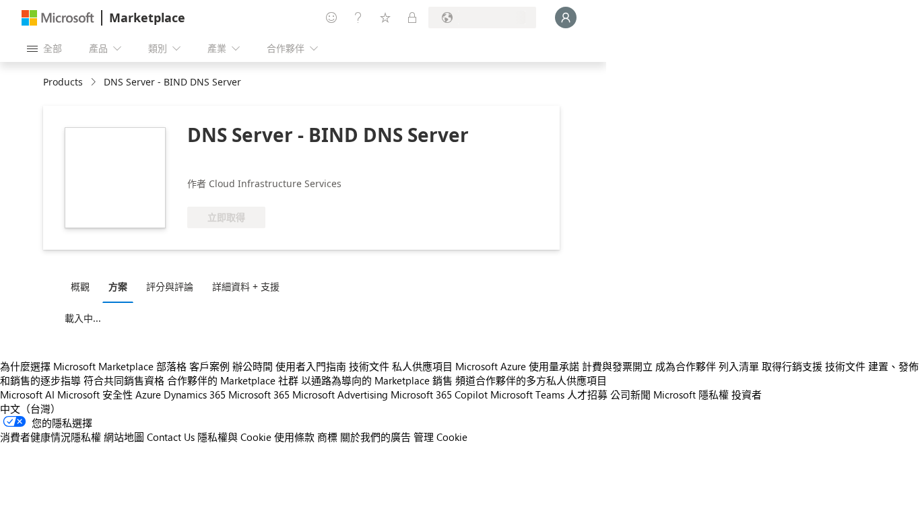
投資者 (746, 394)
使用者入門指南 (310, 366)
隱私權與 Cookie (234, 437)
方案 (117, 286)
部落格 (171, 366)
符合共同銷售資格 (124, 380)
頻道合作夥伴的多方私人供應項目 (531, 380)
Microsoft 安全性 (95, 394)
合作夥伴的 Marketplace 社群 (232, 380)
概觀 (80, 286)
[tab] (83, 286)
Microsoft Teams (527, 394)
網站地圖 (124, 437)
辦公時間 (252, 366)
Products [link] (63, 81)
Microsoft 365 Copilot (439, 394)
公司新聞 (630, 394)
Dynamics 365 (195, 394)
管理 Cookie (440, 437)
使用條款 (294, 437)
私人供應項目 (422, 366)
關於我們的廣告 (375, 437)
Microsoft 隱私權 (691, 394)
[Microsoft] (58, 18)
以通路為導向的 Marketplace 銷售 (377, 380)
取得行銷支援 (792, 366)
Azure (148, 394)
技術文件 (369, 366)
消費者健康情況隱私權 (50, 437)
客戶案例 (209, 366)
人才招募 (587, 394)
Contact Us (171, 437)
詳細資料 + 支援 (246, 286)
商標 (327, 437)
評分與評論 (169, 286)
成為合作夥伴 (685, 366)
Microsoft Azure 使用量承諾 (517, 366)
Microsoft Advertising (340, 394)
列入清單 (739, 366)
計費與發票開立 (617, 366)
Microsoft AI (27, 394)
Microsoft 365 (259, 394)
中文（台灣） (30, 408)
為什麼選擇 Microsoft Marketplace (77, 366)
